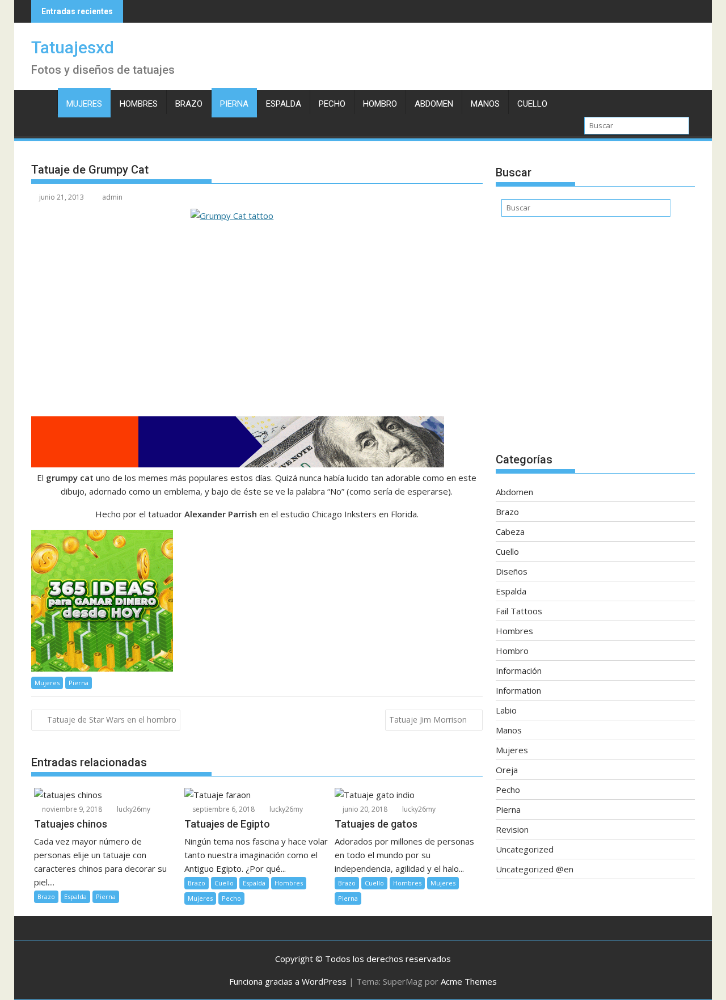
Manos (485, 104)
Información (519, 670)
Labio (506, 710)
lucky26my (132, 809)
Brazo (188, 104)
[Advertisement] (595, 340)
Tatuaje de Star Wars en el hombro (111, 719)
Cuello (532, 104)
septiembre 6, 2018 (223, 809)
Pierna (234, 104)
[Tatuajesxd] (42, 101)
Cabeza (510, 531)
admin (112, 197)
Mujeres (84, 104)
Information (518, 690)
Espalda (283, 104)
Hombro (380, 104)
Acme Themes (469, 981)
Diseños (511, 571)
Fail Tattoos (519, 611)
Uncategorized (525, 849)
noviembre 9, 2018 (71, 809)
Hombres (139, 104)
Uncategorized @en (534, 869)
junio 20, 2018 (364, 809)
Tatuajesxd (72, 47)
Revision (512, 829)
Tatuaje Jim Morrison (428, 719)
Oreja (507, 769)
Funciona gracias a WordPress (288, 981)
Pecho (332, 104)
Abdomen (434, 104)
